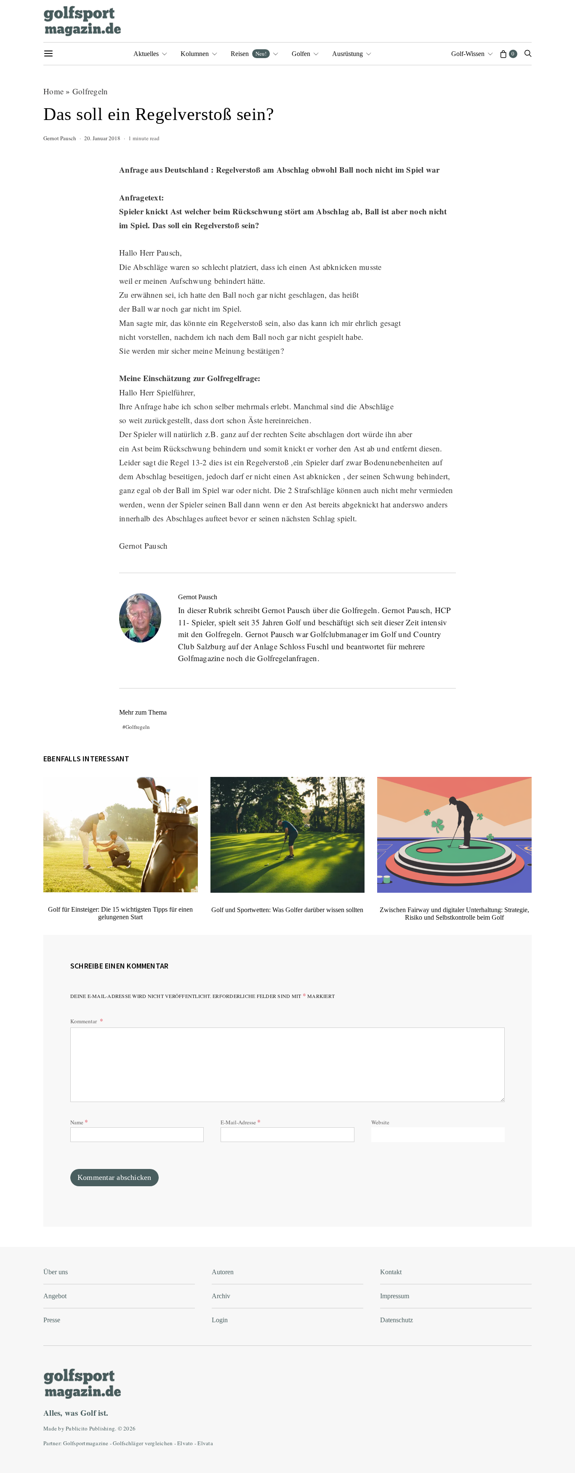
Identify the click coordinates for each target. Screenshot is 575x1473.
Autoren (223, 1272)
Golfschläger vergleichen (143, 1443)
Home (53, 91)
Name (79, 1121)
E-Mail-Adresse (241, 1121)
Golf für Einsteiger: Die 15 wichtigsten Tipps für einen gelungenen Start (120, 913)
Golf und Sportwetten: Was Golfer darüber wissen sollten (287, 909)
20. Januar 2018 (102, 138)
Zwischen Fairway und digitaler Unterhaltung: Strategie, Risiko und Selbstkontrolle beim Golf (454, 913)
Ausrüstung (347, 53)
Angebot (55, 1296)
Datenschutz (396, 1320)
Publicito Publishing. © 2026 (101, 1428)
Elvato (185, 1443)
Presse (51, 1320)
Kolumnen (195, 53)
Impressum (394, 1296)
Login (220, 1320)
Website (380, 1122)
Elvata (205, 1443)
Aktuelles (146, 53)
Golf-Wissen (467, 53)
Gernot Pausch (59, 138)
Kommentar (84, 1021)
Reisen (248, 53)
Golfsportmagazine (85, 1443)
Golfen (301, 53)
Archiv (221, 1296)
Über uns (55, 1272)
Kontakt (391, 1272)
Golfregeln (90, 91)
